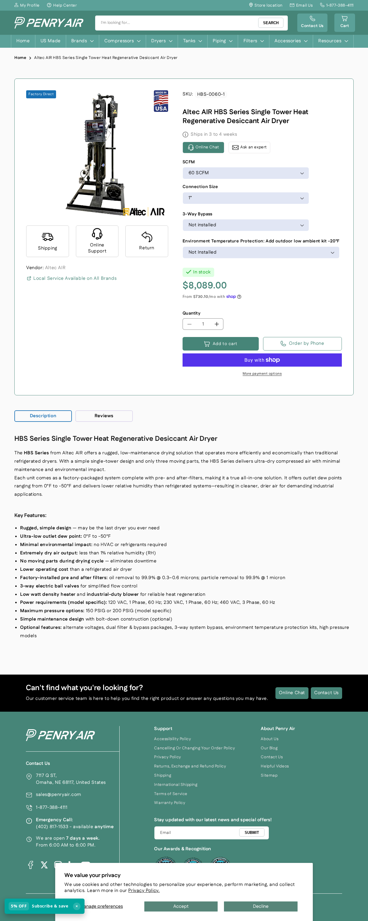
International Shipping (175, 785)
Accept (181, 906)
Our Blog (269, 748)
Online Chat (292, 693)
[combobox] (191, 23)
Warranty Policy (169, 803)
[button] (344, 23)
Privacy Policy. (144, 890)
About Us (269, 739)
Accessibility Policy (172, 739)
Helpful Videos (275, 766)
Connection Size (200, 187)
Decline (261, 906)
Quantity (191, 313)
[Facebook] (30, 865)
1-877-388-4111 (51, 807)
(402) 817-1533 (52, 827)
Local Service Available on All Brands (74, 278)
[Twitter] (44, 865)
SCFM (189, 162)
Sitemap (269, 775)
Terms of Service (170, 794)
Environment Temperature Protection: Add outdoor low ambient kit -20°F (261, 241)
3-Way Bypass (197, 214)
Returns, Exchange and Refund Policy (190, 766)
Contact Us (326, 693)
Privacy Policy (167, 757)
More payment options (262, 373)
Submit (252, 832)
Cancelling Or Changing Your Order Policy (194, 748)
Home (20, 58)
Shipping (162, 775)
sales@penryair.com (58, 794)
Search (271, 23)
